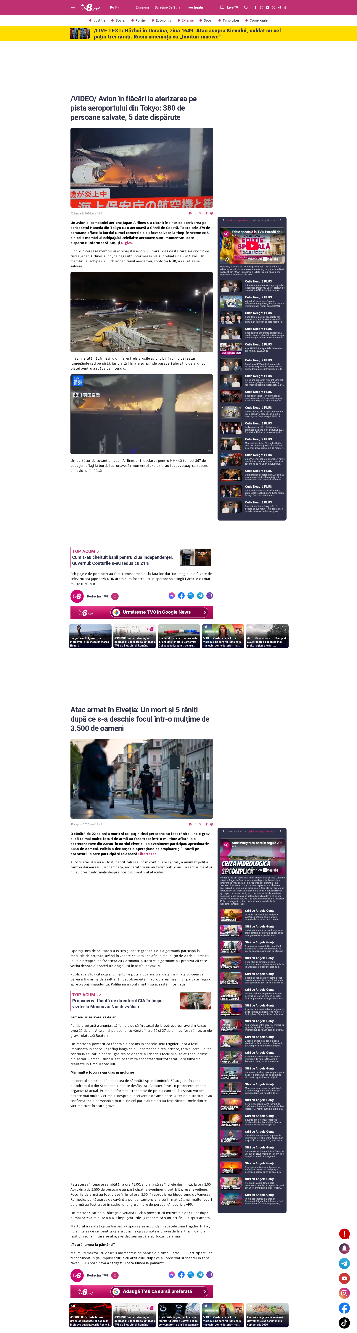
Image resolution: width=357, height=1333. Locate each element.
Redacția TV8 (97, 596)
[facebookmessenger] (190, 213)
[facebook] (195, 213)
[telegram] (206, 213)
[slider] (141, 349)
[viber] (211, 213)
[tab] (240, 221)
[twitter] (200, 213)
